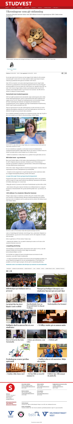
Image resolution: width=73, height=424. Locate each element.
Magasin (27, 7)
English (33, 7)
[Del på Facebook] (62, 73)
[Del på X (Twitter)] (64, 73)
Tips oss (55, 7)
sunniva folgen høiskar (17, 268)
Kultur (13, 7)
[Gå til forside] (18, 3)
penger (38, 268)
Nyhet (7, 7)
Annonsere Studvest (11, 404)
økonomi (9, 268)
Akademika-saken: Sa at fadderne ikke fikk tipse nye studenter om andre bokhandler (26, 264)
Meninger (19, 7)
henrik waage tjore (50, 268)
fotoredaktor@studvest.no (42, 393)
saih (34, 268)
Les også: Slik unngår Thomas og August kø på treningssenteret (21, 176)
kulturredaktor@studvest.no (43, 386)
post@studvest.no (10, 399)
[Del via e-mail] (66, 73)
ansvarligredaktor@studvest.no (28, 386)
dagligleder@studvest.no (58, 386)
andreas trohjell (60, 268)
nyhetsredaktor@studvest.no (28, 393)
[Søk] (60, 9)
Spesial (40, 7)
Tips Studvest (9, 403)
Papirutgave (47, 7)
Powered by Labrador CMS (36, 422)
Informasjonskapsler (11, 402)
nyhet (42, 268)
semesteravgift (28, 268)
